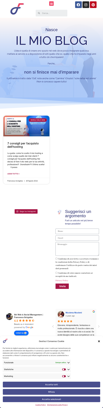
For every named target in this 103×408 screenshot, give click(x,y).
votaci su (20, 332)
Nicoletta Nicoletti (74, 312)
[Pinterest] (93, 4)
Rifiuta (51, 392)
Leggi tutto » (13, 174)
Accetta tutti (51, 384)
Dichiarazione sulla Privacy (57, 405)
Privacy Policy (62, 280)
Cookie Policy (40, 405)
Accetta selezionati (51, 399)
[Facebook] (78, 4)
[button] (99, 341)
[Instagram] (85, 4)
